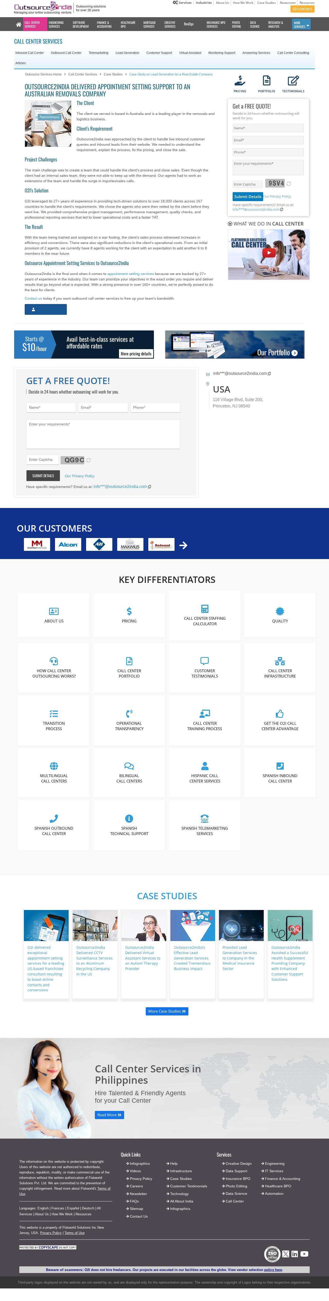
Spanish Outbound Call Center (53, 830)
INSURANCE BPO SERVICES (216, 24)
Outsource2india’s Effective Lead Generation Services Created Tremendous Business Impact (192, 958)
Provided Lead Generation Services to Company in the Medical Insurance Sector (240, 958)
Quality (280, 620)
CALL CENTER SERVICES (32, 24)
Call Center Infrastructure (280, 673)
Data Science (236, 1193)
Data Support (236, 1171)
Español (73, 1208)
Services (184, 2)
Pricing (129, 620)
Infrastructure (181, 1171)
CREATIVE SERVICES (170, 24)
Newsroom (288, 3)
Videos (135, 1171)
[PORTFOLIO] (266, 80)
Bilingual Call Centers (129, 778)
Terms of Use (75, 1233)
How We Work (243, 3)
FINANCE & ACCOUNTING (104, 24)
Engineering (275, 1163)
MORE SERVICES (299, 25)
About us (53, 620)
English (43, 1208)
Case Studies (266, 3)
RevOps (189, 23)
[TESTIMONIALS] (293, 80)
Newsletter (138, 1194)
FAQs (134, 1201)
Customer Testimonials (204, 673)
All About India (181, 1201)
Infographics (180, 1209)
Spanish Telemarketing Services (204, 830)
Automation (274, 1193)
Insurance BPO (238, 1179)
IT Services (274, 1171)
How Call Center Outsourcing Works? (54, 673)
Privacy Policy (51, 1233)
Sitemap (136, 1209)
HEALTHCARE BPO (128, 24)
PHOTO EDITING (236, 24)
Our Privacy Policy (277, 196)
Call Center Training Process (204, 725)
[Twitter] (285, 1259)
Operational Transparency (129, 725)
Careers (136, 1186)
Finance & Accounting (282, 1179)
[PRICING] (240, 80)
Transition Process (54, 725)
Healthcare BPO (278, 1186)
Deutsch (88, 1208)
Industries (204, 2)
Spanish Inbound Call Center (280, 778)
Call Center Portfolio (129, 673)
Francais (57, 1208)
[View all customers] (183, 545)
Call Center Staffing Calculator (204, 620)
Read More (107, 1114)
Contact (304, 9)
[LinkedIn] (294, 1255)
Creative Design (239, 1163)
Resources (307, 3)
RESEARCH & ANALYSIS (275, 24)
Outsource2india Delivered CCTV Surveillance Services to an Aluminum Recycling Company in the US (94, 960)
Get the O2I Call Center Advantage (280, 725)
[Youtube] (304, 1255)
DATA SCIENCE (255, 24)
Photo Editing (236, 1186)
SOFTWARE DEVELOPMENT (81, 24)
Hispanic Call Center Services (204, 778)
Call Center (235, 1201)
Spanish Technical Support (129, 830)
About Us (222, 3)
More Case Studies (165, 1011)
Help (174, 1163)
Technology (179, 1194)
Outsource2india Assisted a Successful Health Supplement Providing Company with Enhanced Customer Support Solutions (289, 963)
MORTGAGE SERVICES (149, 24)
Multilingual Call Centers (54, 778)
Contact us (33, 298)
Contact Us (138, 1216)
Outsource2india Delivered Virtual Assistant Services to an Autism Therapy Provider (142, 958)
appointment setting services (130, 274)
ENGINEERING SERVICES (56, 24)
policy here (273, 1270)
